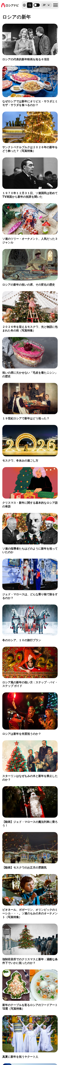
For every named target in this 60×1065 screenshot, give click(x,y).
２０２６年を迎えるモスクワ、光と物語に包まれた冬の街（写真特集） (30, 328)
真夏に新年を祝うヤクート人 (20, 1056)
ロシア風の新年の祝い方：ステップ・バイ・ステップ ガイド (30, 684)
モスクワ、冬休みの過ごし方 (20, 460)
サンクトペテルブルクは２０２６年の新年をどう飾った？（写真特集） (30, 149)
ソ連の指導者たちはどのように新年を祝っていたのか (30, 550)
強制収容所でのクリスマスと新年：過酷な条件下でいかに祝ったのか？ (30, 961)
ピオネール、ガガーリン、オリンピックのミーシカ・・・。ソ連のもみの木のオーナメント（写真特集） (30, 913)
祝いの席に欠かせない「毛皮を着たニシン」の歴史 (30, 374)
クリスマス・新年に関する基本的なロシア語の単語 (30, 504)
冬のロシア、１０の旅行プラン (21, 640)
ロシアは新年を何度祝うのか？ (21, 733)
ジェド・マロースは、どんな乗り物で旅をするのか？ (30, 596)
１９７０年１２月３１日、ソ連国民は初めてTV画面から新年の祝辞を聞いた (30, 194)
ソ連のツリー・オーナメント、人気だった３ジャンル (30, 240)
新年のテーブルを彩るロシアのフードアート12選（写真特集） (30, 1006)
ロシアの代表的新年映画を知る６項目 (25, 59)
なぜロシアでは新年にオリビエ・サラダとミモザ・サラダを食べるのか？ (30, 103)
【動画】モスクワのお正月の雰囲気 (24, 867)
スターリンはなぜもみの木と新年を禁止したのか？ (30, 777)
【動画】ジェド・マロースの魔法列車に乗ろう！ (30, 823)
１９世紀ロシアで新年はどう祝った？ (25, 418)
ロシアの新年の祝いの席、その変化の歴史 (28, 284)
